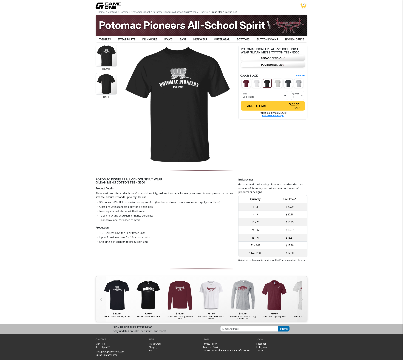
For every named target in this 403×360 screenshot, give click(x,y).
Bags (183, 39)
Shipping (153, 347)
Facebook (261, 343)
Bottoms (243, 39)
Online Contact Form (106, 354)
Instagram (261, 347)
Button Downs (267, 39)
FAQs (152, 350)
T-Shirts (105, 39)
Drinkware (149, 39)
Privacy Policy (210, 343)
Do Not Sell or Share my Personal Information (226, 350)
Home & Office (294, 39)
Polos (168, 39)
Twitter (260, 350)
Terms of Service (211, 347)
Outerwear (222, 39)
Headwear (200, 39)
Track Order (155, 343)
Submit (284, 328)
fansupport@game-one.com (110, 351)
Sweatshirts (126, 39)
